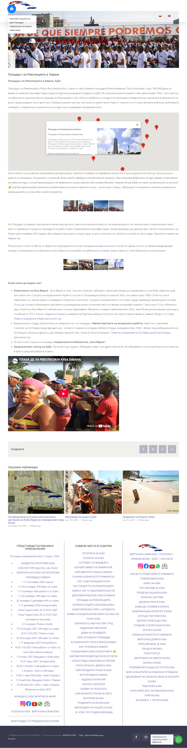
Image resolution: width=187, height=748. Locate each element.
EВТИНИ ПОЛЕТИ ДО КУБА (152, 626)
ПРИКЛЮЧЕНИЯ (140, 564)
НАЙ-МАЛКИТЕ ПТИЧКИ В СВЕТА (93, 699)
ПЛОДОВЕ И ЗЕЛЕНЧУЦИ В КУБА (152, 630)
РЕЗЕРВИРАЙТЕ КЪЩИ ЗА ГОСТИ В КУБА (152, 673)
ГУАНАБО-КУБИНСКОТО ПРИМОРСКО (93, 582)
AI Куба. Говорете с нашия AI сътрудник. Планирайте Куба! (31, 498)
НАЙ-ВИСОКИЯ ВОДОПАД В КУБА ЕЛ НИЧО (93, 661)
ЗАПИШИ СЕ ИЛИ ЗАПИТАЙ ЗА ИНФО (35, 702)
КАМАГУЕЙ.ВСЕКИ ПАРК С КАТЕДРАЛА (93, 615)
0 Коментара (85, 533)
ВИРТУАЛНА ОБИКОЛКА (45, 717)
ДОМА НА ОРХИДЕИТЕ (93, 638)
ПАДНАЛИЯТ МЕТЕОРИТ (93, 633)
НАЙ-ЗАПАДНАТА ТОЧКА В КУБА (93, 675)
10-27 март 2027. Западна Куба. (38, 667)
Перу (81, 741)
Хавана (75, 134)
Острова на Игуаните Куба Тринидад (88, 498)
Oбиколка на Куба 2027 (38, 695)
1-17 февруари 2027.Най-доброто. (38, 648)
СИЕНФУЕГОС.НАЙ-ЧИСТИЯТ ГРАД (93, 629)
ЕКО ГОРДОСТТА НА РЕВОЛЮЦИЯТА (93, 591)
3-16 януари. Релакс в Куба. (38, 629)
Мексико (89, 741)
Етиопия (11, 744)
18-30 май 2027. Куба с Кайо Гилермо (38, 690)
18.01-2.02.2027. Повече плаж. (38, 639)
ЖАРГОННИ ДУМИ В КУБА (151, 645)
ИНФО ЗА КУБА (151, 588)
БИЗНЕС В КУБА (152, 668)
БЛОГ (155, 564)
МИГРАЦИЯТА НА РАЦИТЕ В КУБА (93, 713)
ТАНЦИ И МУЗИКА (152, 654)
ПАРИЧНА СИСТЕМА (152, 602)
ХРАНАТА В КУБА (152, 635)
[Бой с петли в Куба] (151, 492)
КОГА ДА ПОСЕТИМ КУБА (152, 621)
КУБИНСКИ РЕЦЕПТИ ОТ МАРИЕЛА (152, 640)
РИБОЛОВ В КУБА (152, 691)
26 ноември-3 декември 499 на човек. (38, 606)
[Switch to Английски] (169, 16)
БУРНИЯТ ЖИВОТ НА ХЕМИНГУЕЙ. (93, 573)
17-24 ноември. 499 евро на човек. (38, 601)
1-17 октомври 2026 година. (38, 587)
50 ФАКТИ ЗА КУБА (93, 563)
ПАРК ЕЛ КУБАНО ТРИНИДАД (93, 643)
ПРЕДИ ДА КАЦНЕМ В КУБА (152, 598)
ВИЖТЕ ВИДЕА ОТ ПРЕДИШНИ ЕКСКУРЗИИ (35, 726)
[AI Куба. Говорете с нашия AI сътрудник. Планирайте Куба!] (36, 499)
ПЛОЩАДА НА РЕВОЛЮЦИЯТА (93, 605)
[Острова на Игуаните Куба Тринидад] (93, 499)
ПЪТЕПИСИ (165, 559)
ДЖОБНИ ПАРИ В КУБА (152, 607)
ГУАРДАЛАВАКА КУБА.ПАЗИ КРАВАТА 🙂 (93, 657)
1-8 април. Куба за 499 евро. (38, 676)
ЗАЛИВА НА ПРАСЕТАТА (93, 694)
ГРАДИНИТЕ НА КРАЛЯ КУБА (93, 708)
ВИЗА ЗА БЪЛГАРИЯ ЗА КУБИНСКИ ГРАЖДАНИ (152, 677)
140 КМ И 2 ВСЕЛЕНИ (93, 689)
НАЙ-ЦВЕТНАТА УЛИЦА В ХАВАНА (93, 577)
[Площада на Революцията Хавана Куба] (70, 264)
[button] (122, 169)
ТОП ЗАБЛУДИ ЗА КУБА (152, 593)
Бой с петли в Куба (145, 492)
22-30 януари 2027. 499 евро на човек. (37, 643)
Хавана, (49, 81)
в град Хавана (78, 309)
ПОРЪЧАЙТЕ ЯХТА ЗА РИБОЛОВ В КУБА (152, 696)
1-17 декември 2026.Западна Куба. (38, 610)
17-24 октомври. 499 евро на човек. (38, 592)
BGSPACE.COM (69, 741)
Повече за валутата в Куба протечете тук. (38, 318)
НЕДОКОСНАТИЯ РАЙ (93, 685)
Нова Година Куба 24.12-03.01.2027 (38, 615)
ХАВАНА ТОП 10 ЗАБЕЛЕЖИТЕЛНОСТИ (93, 596)
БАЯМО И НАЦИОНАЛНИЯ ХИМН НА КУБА (91, 619)
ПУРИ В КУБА (151, 701)
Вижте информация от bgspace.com (63, 153)
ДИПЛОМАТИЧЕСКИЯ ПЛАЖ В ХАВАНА (93, 601)
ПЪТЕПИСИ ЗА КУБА (93, 558)
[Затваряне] (137, 124)
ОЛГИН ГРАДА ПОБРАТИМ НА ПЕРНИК (93, 666)
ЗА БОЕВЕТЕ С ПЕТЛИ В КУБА (152, 705)
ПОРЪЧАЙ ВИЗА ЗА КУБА (152, 649)
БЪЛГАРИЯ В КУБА (93, 703)
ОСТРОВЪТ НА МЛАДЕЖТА (93, 568)
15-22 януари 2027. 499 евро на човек (38, 634)
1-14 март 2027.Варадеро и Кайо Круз (38, 662)
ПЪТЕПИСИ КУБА (20, 717)
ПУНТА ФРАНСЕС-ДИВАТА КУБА (93, 671)
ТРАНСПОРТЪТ (152, 659)
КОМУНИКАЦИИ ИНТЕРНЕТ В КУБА (152, 616)
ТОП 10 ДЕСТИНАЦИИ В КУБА (93, 587)
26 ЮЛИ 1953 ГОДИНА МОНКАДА (93, 717)
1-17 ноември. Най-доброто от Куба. (38, 596)
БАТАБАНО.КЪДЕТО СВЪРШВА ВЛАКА (93, 610)
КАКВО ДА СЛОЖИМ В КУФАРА (152, 612)
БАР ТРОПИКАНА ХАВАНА (93, 652)
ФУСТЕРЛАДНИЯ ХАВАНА (93, 680)
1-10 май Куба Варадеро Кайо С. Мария (38, 685)
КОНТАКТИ (167, 564)
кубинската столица (97, 250)
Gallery (41, 498)
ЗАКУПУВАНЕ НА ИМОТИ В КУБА (152, 663)
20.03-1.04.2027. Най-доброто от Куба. (38, 671)
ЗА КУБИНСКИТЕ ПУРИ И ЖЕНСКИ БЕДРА (93, 647)
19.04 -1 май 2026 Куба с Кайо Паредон (38, 681)
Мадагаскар (98, 741)
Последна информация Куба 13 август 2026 (35, 561)
